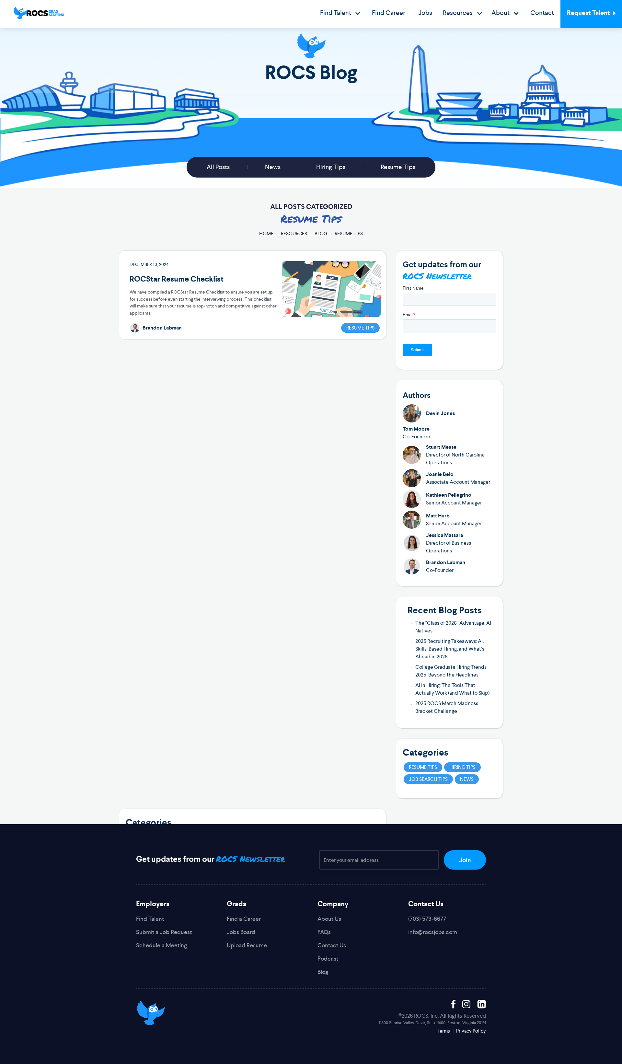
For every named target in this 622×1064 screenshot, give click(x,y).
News (273, 167)
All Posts (218, 167)
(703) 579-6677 (427, 918)
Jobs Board (241, 932)
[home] (39, 13)
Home (266, 233)
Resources (294, 233)
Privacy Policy (471, 1031)
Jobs (425, 12)
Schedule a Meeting (161, 945)
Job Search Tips (428, 779)
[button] (340, 14)
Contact (542, 12)
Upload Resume (247, 945)
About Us (329, 918)
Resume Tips (398, 167)
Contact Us (331, 945)
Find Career (388, 12)
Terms (443, 1031)
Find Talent (150, 918)
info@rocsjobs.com (432, 932)
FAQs (324, 932)
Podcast (327, 958)
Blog (321, 233)
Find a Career (244, 918)
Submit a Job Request (164, 932)
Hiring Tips (330, 167)
